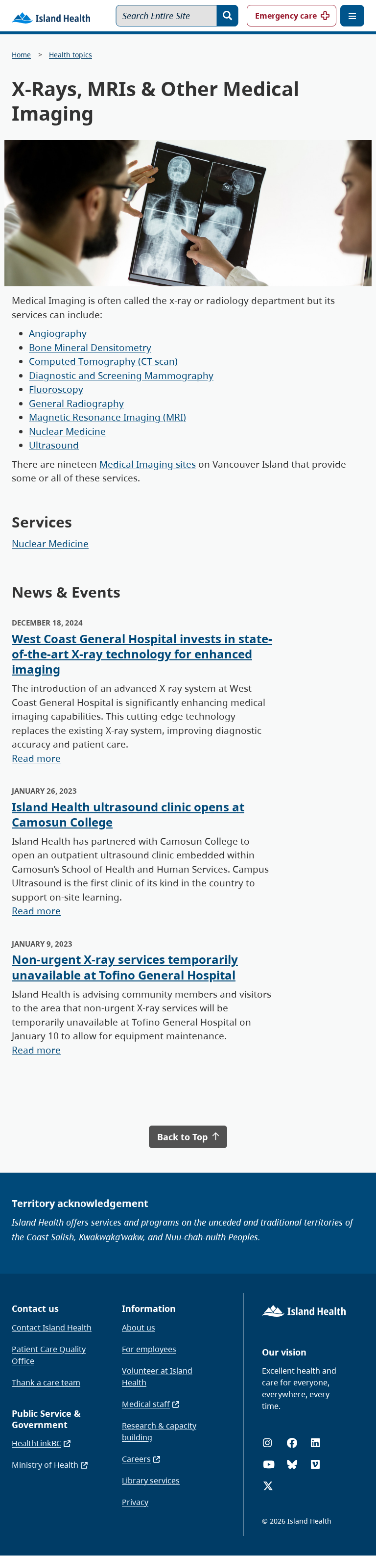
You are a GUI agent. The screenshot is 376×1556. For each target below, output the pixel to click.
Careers (136, 1459)
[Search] (227, 15)
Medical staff (146, 1404)
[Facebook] (292, 1443)
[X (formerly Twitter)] (268, 1486)
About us (138, 1327)
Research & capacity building (159, 1431)
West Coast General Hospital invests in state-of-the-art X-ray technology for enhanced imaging (142, 653)
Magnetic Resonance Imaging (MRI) (107, 417)
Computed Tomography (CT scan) (103, 361)
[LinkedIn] (315, 1443)
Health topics (70, 54)
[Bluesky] (292, 1464)
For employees (149, 1349)
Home (21, 54)
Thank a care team (46, 1382)
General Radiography (76, 403)
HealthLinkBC (36, 1443)
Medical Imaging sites (147, 464)
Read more (36, 758)
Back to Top (183, 1137)
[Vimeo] (315, 1464)
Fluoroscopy (56, 389)
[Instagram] (267, 1443)
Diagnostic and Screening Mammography (121, 375)
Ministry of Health (45, 1464)
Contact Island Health (52, 1327)
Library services (151, 1480)
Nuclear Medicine (67, 431)
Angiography (58, 333)
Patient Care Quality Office (49, 1355)
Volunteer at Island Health (157, 1376)
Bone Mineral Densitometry (90, 347)
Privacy (135, 1502)
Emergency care (286, 15)
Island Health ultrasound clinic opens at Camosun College (128, 814)
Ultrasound (54, 445)
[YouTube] (269, 1464)
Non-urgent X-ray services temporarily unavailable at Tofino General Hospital (125, 966)
